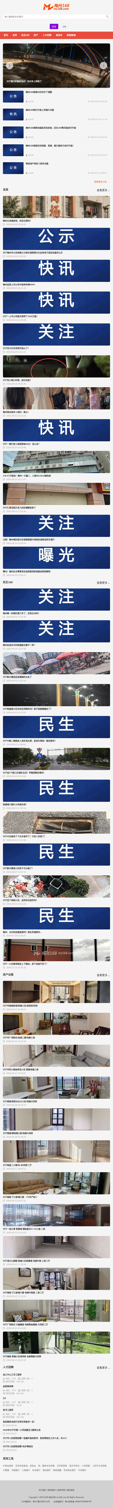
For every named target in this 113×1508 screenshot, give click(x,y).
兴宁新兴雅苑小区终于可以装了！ (18, 868)
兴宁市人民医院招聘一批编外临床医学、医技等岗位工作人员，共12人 (35, 1438)
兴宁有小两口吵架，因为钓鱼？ (17, 380)
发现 (15, 35)
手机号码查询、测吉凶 (25, 1466)
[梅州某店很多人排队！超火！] (56, 408)
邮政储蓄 (57, 1470)
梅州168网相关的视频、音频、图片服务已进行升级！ (50, 145)
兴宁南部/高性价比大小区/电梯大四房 (20, 1101)
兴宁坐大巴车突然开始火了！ (16, 348)
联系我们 (52, 1490)
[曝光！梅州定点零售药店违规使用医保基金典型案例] (56, 568)
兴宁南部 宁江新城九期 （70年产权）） (20, 1197)
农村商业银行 (70, 1470)
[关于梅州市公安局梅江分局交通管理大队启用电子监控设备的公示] (56, 249)
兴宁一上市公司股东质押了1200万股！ (21, 316)
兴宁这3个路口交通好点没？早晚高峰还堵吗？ (24, 773)
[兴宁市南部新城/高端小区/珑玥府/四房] (56, 1002)
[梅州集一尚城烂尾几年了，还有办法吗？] (56, 610)
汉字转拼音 (62, 1466)
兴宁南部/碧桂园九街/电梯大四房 (18, 1133)
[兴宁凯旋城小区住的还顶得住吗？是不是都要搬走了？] (56, 705)
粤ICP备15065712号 (41, 1501)
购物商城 (71, 35)
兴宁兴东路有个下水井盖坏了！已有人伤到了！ (24, 836)
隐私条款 (70, 1490)
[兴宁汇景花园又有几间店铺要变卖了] (56, 504)
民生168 (25, 35)
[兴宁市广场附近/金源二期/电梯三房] (56, 1034)
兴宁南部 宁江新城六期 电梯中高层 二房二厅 (23, 1292)
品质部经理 (8, 1386)
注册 (64, 26)
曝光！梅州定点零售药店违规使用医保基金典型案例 (26, 571)
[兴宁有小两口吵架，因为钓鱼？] (56, 377)
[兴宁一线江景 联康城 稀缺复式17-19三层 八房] (56, 1225)
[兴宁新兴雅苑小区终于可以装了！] (56, 865)
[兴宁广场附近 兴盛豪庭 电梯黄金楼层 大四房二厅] (56, 1321)
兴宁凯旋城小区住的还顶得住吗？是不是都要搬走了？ (27, 709)
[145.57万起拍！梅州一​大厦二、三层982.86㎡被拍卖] (56, 472)
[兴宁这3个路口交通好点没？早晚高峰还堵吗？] (56, 769)
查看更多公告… (101, 182)
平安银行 (82, 1470)
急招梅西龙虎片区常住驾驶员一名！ (19, 1422)
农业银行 (36, 1470)
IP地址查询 (8, 1466)
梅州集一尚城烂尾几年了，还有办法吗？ (21, 613)
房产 (36, 35)
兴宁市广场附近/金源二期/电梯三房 (19, 1037)
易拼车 (59, 35)
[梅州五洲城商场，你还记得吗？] (56, 217)
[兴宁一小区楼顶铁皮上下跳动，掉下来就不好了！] (56, 960)
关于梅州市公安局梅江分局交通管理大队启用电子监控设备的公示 (33, 252)
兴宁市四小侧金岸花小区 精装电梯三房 (21, 1069)
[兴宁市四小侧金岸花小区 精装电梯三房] (56, 1066)
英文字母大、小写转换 (79, 1466)
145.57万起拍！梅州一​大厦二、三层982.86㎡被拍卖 (27, 476)
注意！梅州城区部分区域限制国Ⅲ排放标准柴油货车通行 (28, 539)
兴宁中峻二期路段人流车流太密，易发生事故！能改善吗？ (29, 741)
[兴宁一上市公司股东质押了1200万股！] (56, 313)
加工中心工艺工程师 (12, 1374)
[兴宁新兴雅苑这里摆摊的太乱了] (56, 673)
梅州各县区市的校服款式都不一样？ (19, 645)
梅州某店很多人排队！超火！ (16, 412)
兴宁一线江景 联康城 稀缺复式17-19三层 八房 (24, 1229)
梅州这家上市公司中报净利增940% (19, 284)
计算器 (6, 1470)
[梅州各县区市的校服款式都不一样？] (56, 641)
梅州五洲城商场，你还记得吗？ (17, 221)
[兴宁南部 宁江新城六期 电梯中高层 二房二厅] (56, 1289)
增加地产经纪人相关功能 (37, 163)
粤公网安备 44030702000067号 (78, 1501)
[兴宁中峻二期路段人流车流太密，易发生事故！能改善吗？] (56, 737)
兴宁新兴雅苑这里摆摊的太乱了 (17, 677)
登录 (54, 26)
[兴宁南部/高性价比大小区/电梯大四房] (56, 1098)
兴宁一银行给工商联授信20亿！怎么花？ (21, 444)
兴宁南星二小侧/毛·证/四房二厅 (17, 1165)
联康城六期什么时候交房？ (15, 804)
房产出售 (8, 974)
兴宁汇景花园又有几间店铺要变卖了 (19, 507)
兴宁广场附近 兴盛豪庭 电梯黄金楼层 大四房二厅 (25, 1324)
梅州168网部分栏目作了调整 (39, 92)
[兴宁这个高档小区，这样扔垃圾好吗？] (56, 897)
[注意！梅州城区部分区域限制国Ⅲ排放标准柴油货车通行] (56, 536)
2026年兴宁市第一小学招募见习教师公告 (22, 1430)
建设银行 (47, 1470)
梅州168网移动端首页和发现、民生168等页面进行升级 (51, 128)
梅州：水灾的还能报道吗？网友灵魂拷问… (22, 932)
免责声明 (61, 1490)
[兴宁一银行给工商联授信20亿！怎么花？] (56, 440)
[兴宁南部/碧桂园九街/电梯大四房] (56, 1130)
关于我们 (42, 1490)
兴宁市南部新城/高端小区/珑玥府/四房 (20, 1005)
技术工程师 (8, 1410)
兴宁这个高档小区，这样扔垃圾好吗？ (20, 900)
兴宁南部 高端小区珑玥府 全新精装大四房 (22, 1356)
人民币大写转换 (99, 1466)
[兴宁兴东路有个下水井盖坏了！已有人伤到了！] (56, 833)
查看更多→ (103, 190)
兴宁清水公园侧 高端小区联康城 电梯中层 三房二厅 (26, 1261)
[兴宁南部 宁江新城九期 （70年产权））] (56, 1193)
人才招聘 (47, 35)
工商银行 (26, 1470)
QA (4, 1398)
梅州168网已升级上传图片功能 (40, 110)
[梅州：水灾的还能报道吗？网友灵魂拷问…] (56, 929)
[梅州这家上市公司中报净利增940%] (56, 281)
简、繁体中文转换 (46, 1466)
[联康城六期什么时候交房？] (56, 801)
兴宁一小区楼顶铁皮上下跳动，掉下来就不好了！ (25, 964)
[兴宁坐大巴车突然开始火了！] (56, 345)
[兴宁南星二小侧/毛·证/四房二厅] (56, 1162)
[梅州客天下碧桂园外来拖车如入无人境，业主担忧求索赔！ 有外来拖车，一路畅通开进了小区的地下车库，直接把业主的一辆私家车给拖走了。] (56, 87)
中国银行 (15, 1470)
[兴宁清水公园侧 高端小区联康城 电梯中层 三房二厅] (56, 1257)
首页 (6, 35)
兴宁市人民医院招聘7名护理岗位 (18, 1446)
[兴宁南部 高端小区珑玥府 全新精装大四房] (56, 1353)
